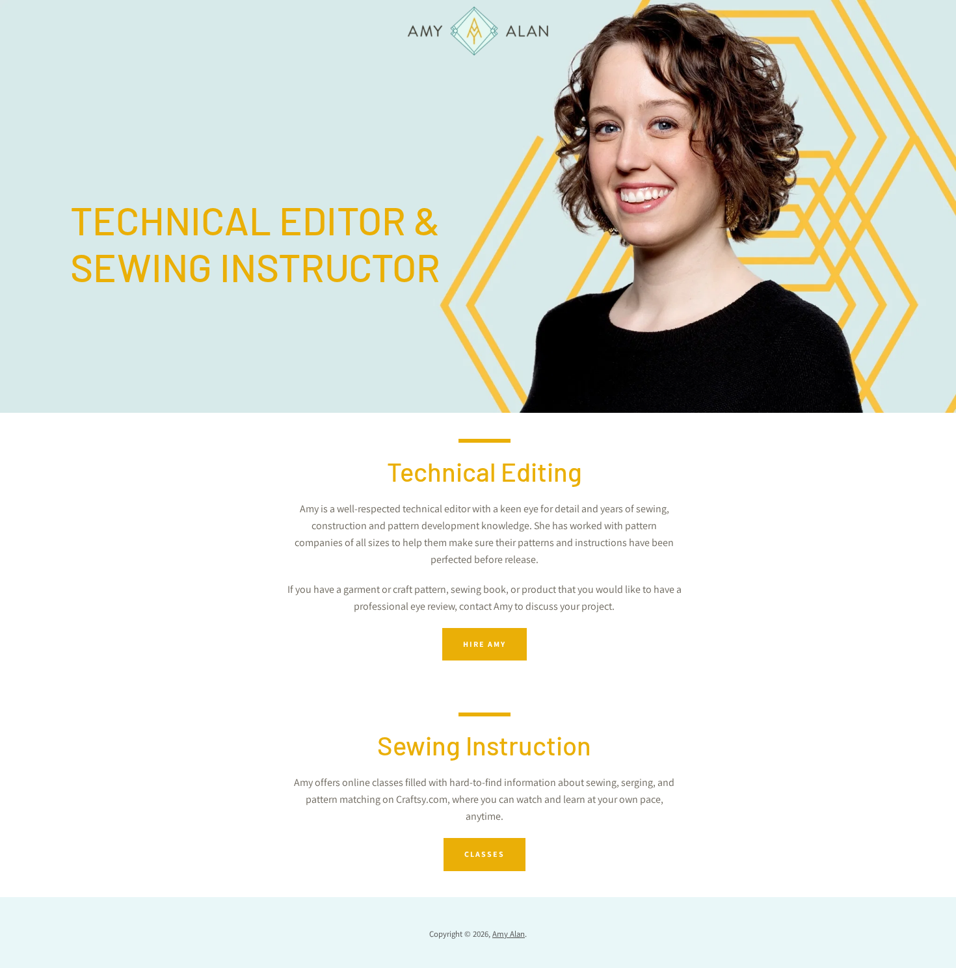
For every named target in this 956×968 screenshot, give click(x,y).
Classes (484, 854)
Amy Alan (508, 933)
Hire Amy (484, 644)
